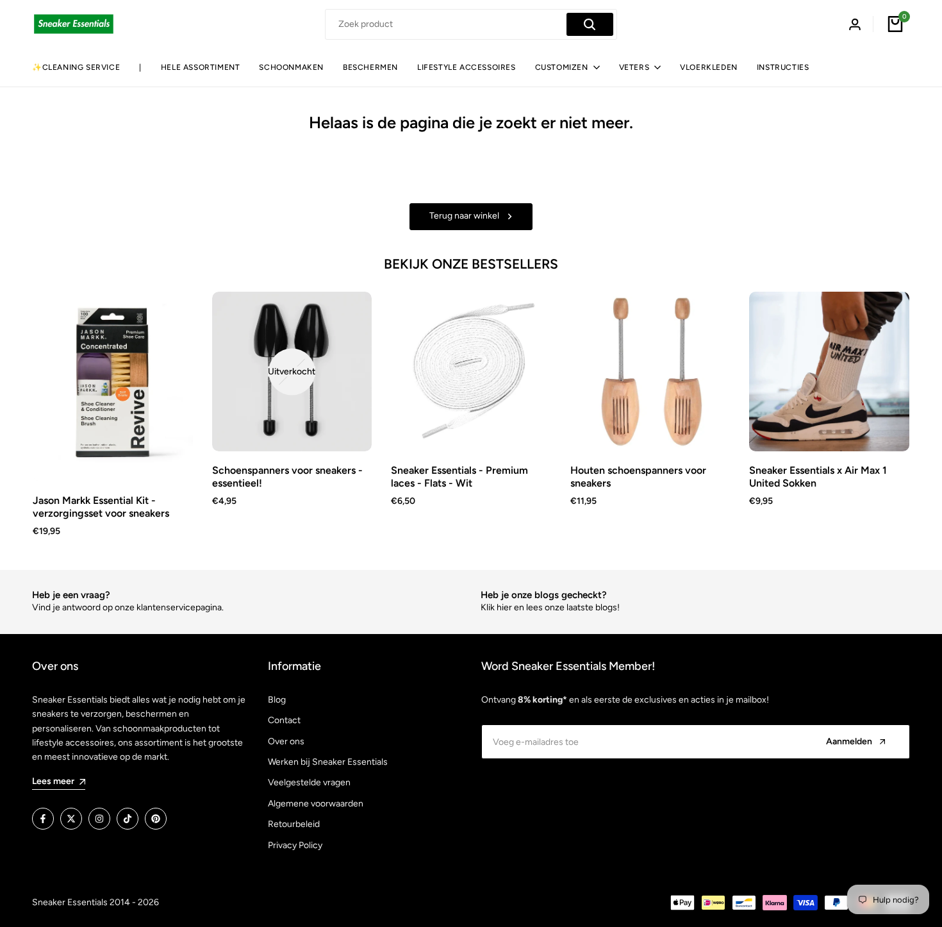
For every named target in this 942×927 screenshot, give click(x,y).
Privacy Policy (295, 845)
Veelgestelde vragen (309, 782)
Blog (277, 699)
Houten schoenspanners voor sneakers (638, 476)
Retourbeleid (294, 824)
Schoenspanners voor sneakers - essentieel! (287, 476)
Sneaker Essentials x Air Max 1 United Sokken (818, 476)
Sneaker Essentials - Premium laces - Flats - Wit (459, 476)
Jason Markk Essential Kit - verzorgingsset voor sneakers (101, 506)
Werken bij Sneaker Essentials (328, 761)
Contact (284, 720)
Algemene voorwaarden (315, 803)
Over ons (286, 741)
